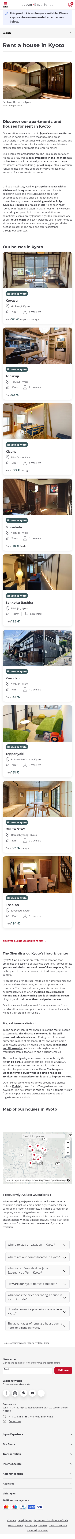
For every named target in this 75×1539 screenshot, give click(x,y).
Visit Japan (9, 1493)
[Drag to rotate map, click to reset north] (67, 1152)
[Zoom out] (67, 1147)
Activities (8, 1483)
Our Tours (9, 1444)
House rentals (35, 1343)
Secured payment (37, 1530)
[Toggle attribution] (68, 1180)
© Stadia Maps (24, 1180)
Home (6, 1343)
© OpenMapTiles (40, 1180)
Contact (11, 1520)
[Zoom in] (67, 1142)
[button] (30, 1164)
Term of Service (58, 1525)
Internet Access (12, 1463)
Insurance (31, 1525)
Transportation (12, 1454)
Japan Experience (13, 1434)
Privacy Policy (15, 1525)
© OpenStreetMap (57, 1180)
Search (7, 33)
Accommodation (18, 1343)
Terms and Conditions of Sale (51, 1520)
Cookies (43, 1525)
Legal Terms (25, 1520)
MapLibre (11, 1180)
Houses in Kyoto (17, 293)
